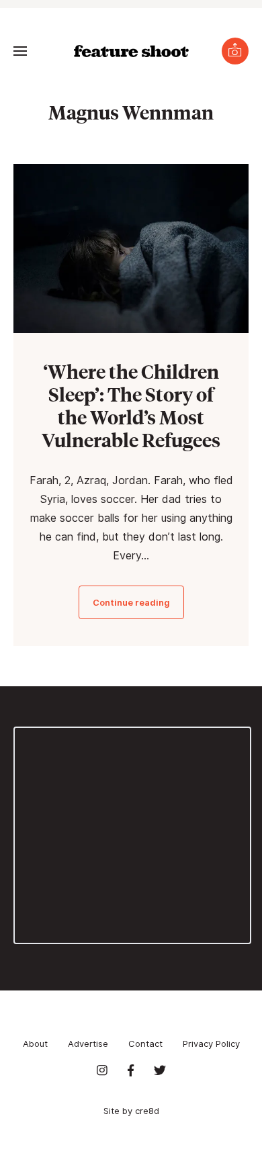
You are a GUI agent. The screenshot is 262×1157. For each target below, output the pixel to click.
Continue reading (131, 602)
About (35, 1043)
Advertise (88, 1043)
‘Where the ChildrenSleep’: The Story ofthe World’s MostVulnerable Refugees (131, 405)
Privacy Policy (211, 1043)
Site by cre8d (131, 1110)
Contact (145, 1043)
